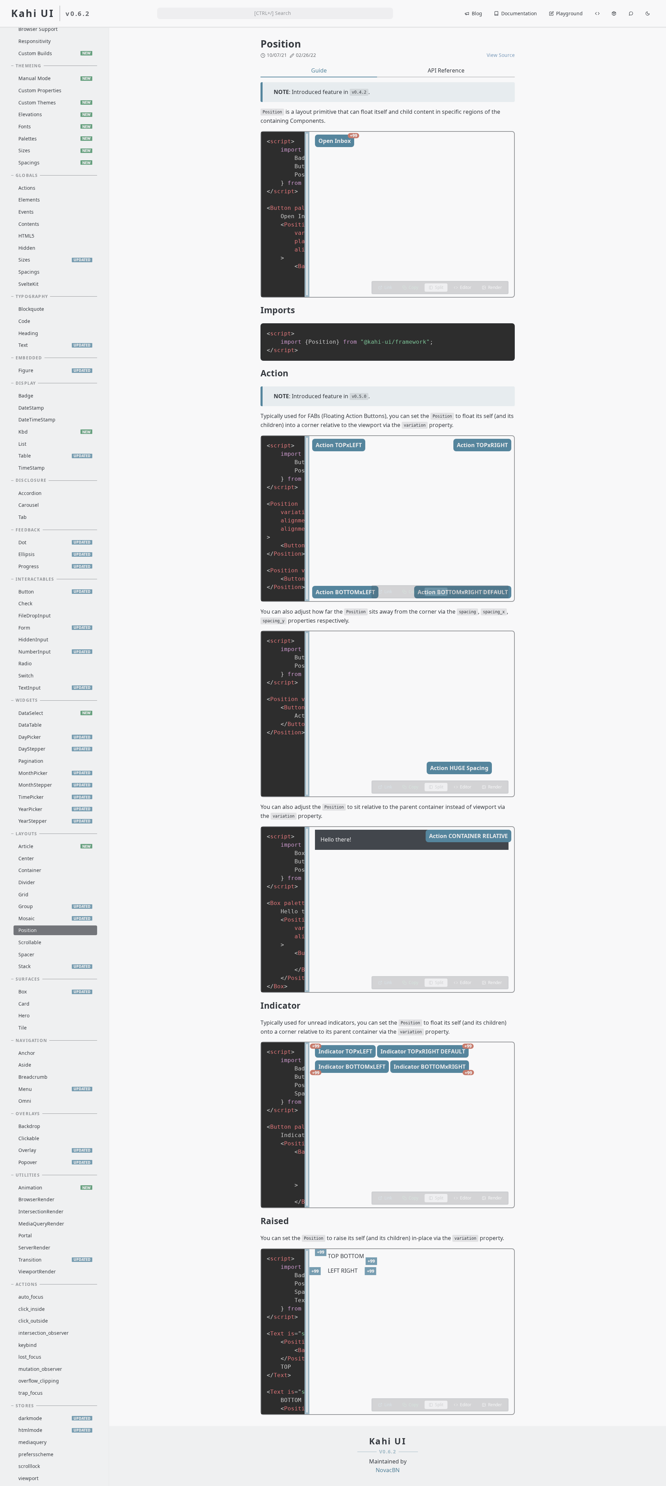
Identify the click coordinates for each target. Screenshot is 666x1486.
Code (24, 321)
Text (54, 345)
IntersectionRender (40, 1211)
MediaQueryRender (41, 1223)
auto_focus (30, 1296)
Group (54, 906)
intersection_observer (43, 1333)
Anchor (26, 1053)
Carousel (28, 505)
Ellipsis (54, 554)
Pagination (30, 761)
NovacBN (388, 1470)
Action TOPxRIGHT (482, 445)
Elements (29, 199)
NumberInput (54, 651)
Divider (26, 882)
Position (27, 930)
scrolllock (29, 1466)
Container (29, 870)
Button (54, 591)
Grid (23, 894)
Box (54, 991)
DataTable (30, 724)
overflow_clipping (38, 1381)
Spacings (54, 162)
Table (54, 455)
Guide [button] (319, 70)
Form (54, 627)
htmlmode (54, 1430)
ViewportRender (37, 1271)
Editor (465, 287)
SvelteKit (28, 284)
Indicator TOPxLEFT (343, 1050)
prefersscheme (35, 1454)
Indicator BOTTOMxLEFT (350, 1068)
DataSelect (54, 713)
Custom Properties (39, 90)
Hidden (26, 248)
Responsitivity (34, 41)
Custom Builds (54, 53)
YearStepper (54, 821)
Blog (477, 13)
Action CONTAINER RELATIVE (468, 836)
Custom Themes (54, 102)
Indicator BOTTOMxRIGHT (431, 1068)
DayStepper (54, 749)
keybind (27, 1345)
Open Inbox (336, 140)
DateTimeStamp (37, 419)
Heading (28, 333)
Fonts (54, 126)
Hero (23, 1015)
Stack (54, 966)
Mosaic (54, 918)
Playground (569, 13)
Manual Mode (54, 78)
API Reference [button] (446, 70)
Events (26, 211)
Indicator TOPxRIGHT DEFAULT (425, 1050)
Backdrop (29, 1126)
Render (495, 287)
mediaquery (32, 1442)
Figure (54, 370)
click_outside (33, 1320)
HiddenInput (33, 639)
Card (23, 1003)
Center (26, 858)
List (22, 444)
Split (439, 287)
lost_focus (29, 1356)
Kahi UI (32, 13)
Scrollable (29, 942)
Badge (25, 395)
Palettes (54, 138)
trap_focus (30, 1393)
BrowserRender (36, 1199)
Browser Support (38, 29)
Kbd (54, 431)
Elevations (54, 114)
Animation (54, 1187)
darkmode (54, 1418)
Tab (22, 517)
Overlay (54, 1150)
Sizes (54, 150)
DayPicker (54, 737)
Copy (413, 287)
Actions (26, 188)
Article (54, 846)
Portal (25, 1235)
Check (25, 603)
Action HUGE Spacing (459, 768)
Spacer (26, 954)
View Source (501, 55)
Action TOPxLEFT (339, 445)
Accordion (30, 493)
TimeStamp (31, 467)
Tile (22, 1027)
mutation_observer (40, 1369)
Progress (54, 566)
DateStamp (31, 407)
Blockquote (31, 309)
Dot (54, 542)
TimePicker (54, 797)
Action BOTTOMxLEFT (345, 592)
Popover (54, 1162)
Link (388, 287)
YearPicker (54, 809)
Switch (26, 675)
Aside (24, 1065)
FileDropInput (34, 615)
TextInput (54, 687)
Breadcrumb (33, 1077)
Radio (25, 663)
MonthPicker (54, 773)
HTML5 (26, 235)
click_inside (31, 1309)
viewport (28, 1478)
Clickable (28, 1138)
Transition (54, 1259)
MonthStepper (54, 785)
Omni (24, 1101)
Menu (54, 1089)
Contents (28, 224)
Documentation (519, 13)
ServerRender (34, 1247)
